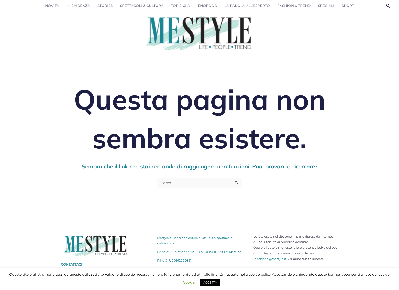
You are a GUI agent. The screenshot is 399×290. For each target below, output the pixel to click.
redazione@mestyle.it (269, 259)
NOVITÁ (52, 5)
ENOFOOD (207, 5)
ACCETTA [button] (210, 282)
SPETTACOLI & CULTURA (141, 5)
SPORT (348, 5)
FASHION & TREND (294, 5)
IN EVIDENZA (78, 5)
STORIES (105, 5)
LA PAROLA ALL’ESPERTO (247, 5)
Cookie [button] (189, 282)
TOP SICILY (180, 5)
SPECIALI (326, 5)
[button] (388, 6)
